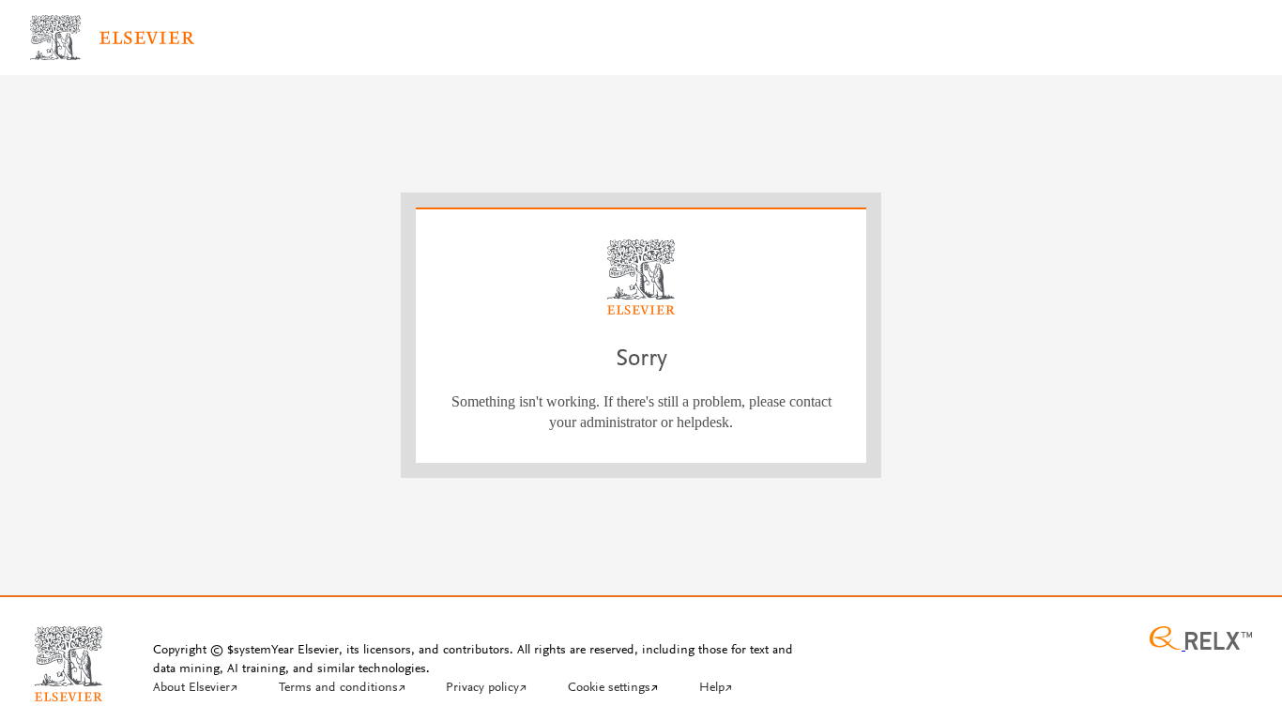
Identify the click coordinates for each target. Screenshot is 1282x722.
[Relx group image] (1201, 640)
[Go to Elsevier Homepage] (68, 656)
